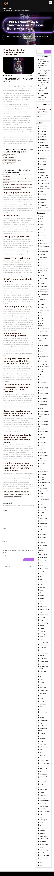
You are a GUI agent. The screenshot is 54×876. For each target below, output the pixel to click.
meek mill (42, 631)
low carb (42, 598)
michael (42, 639)
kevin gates (43, 574)
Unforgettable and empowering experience (13, 163)
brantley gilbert (44, 291)
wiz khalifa (43, 841)
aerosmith (43, 230)
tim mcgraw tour (44, 800)
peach (42, 701)
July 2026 (43, 128)
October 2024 (44, 186)
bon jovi (42, 275)
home (41, 502)
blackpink (42, 265)
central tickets (44, 335)
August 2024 (43, 191)
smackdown (43, 768)
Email (4, 535)
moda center (43, 647)
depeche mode (44, 419)
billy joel (42, 254)
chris (41, 351)
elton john (43, 452)
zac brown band (44, 855)
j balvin (42, 512)
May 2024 (43, 199)
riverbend (42, 738)
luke (41, 601)
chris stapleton (44, 354)
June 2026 (43, 131)
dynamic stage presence (22, 491)
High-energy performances (9, 154)
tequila (42, 784)
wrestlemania (44, 844)
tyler (41, 814)
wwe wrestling (44, 850)
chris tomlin (43, 361)
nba (41, 676)
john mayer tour (44, 537)
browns (42, 304)
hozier (42, 504)
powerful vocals (17, 496)
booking (42, 281)
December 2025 (44, 148)
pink (16, 36)
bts (41, 315)
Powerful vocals (7, 155)
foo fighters (43, 474)
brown (42, 302)
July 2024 (43, 194)
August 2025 (43, 158)
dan (41, 396)
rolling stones (44, 747)
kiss (41, 576)
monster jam (43, 658)
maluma (42, 617)
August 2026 (43, 126)
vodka (42, 825)
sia (41, 766)
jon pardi (42, 542)
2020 (41, 219)
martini (42, 628)
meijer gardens (44, 634)
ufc (41, 817)
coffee (42, 385)
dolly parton (43, 429)
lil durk (42, 593)
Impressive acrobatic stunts (9, 159)
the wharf (42, 787)
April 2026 (43, 137)
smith (41, 771)
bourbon (42, 283)
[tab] (50, 2)
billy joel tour (43, 257)
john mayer (43, 534)
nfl (40, 685)
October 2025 (44, 153)
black (41, 262)
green (41, 496)
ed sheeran (43, 442)
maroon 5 (42, 625)
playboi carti (43, 712)
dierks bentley (44, 421)
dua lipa (42, 437)
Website (5, 541)
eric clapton (43, 461)
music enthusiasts (8, 496)
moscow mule (44, 664)
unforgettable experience (10, 497)
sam (41, 752)
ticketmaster (43, 795)
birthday (42, 260)
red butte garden (44, 726)
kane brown (43, 557)
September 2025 (45, 156)
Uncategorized (44, 819)
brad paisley (43, 286)
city (41, 374)
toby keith (43, 803)
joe (41, 529)
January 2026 (44, 145)
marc (41, 620)
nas (41, 674)
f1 (40, 466)
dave (41, 408)
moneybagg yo (44, 653)
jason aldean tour (45, 521)
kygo (41, 579)
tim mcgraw (43, 798)
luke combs (43, 606)
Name (4, 528)
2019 (41, 216)
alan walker (43, 238)
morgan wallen (44, 661)
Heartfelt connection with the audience (12, 160)
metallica (42, 636)
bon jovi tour (43, 278)
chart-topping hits (11, 491)
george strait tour (45, 491)
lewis (41, 590)
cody (41, 379)
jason (41, 515)
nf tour (42, 682)
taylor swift (43, 781)
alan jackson (43, 235)
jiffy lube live (43, 523)
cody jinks (43, 382)
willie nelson (43, 836)
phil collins (43, 704)
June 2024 (43, 197)
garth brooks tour (45, 482)
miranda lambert (44, 645)
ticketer (42, 792)
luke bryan (43, 604)
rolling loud (43, 744)
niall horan (43, 687)
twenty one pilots (45, 811)
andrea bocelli (44, 243)
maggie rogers (44, 615)
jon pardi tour (44, 545)
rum (41, 749)
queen (42, 717)
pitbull (41, 709)
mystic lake (43, 671)
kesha (42, 571)
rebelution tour (44, 720)
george (42, 485)
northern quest (44, 690)
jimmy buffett (43, 526)
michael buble (44, 642)
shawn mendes (44, 760)
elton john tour (44, 455)
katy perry (43, 560)
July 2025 (43, 161)
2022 (41, 221)
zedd (41, 865)
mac (41, 612)
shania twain (43, 758)
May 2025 (43, 167)
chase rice (43, 343)
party (41, 698)
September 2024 (45, 189)
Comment (5, 510)
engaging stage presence (21, 492)
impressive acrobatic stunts (24, 494)
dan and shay (44, 398)
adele (41, 227)
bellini (41, 249)
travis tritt (42, 809)
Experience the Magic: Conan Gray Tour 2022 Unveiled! (43, 80)
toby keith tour (44, 806)
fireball (42, 469)
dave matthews (44, 411)
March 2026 (43, 139)
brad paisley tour (45, 289)
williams (42, 833)
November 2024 (44, 183)
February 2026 (44, 142)
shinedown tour (44, 763)
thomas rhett (43, 789)
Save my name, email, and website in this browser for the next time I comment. (18, 551)
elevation (42, 445)
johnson (42, 540)
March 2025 (43, 172)
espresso (42, 463)
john (41, 532)
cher (41, 348)
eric (41, 458)
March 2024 (43, 205)
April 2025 (43, 169)
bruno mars (43, 307)
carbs (41, 318)
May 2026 (43, 134)
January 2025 (44, 178)
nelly (41, 679)
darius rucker (43, 401)
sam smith (43, 755)
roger (41, 741)
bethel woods (44, 251)
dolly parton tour (44, 431)
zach (41, 862)
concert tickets (44, 387)
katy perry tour (44, 563)
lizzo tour (42, 595)
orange (42, 696)
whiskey (42, 830)
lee (41, 584)
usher (41, 822)
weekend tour (44, 828)
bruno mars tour (44, 310)
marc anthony (44, 623)
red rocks (42, 733)
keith (41, 565)
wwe (41, 847)
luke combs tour (44, 609)
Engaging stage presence (9, 157)
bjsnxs (38, 109)
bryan (41, 312)
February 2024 (44, 208)
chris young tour (44, 366)
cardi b (42, 321)
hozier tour (43, 507)
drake (41, 434)
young (42, 852)
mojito (42, 650)
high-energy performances (10, 494)
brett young (43, 299)
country (42, 390)
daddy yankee (44, 393)
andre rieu (43, 240)
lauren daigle (43, 582)
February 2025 (44, 175)
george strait (43, 488)
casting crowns (44, 328)
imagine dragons (45, 510)
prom (41, 715)
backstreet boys (44, 246)
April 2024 (43, 202)
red (41, 723)
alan (41, 232)
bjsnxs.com (7, 8)
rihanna (42, 736)
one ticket (43, 693)
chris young (43, 364)
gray (41, 493)
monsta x (42, 655)
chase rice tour (44, 345)
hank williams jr (44, 499)
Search (38, 49)
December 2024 (44, 180)
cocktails (42, 377)
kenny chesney (44, 568)
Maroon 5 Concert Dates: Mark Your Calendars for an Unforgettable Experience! (44, 63)
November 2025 (44, 150)
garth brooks (43, 480)
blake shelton (44, 268)
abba (41, 224)
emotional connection (9, 492)
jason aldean (43, 518)
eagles (42, 440)
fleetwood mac (44, 471)
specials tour (43, 774)
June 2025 (43, 164)
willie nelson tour (45, 839)
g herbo (42, 477)
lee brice (42, 587)
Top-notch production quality (9, 162)
